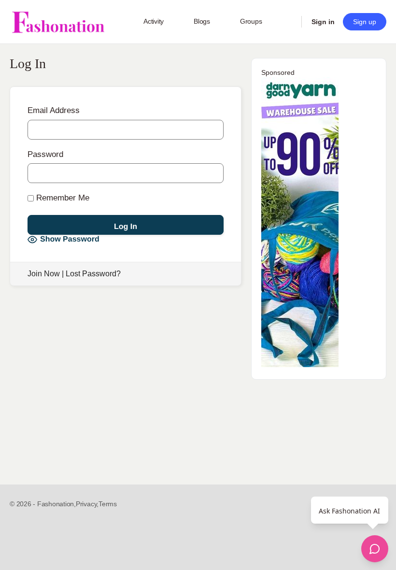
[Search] (287, 22)
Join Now (44, 274)
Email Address (54, 110)
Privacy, (87, 504)
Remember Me (61, 197)
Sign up (364, 22)
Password (45, 154)
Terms (108, 504)
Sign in (323, 22)
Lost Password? (93, 274)
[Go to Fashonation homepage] (58, 22)
